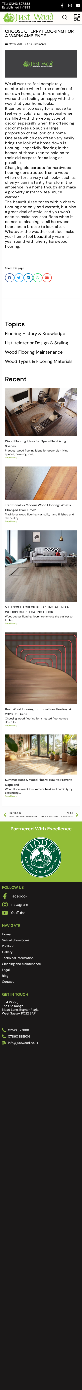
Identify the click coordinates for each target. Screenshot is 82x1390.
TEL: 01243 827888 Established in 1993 (16, 5)
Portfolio (8, 946)
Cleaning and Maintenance (21, 964)
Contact (8, 982)
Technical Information (17, 958)
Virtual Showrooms (15, 940)
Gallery (7, 952)
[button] (9, 277)
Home (6, 934)
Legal (6, 970)
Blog (5, 976)
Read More (11, 457)
